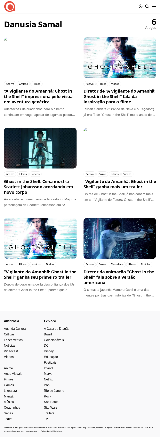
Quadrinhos (12, 407)
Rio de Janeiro (54, 390)
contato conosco (31, 431)
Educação (51, 357)
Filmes (8, 379)
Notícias (9, 345)
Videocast (11, 351)
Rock (47, 396)
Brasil (48, 334)
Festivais (50, 362)
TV (46, 419)
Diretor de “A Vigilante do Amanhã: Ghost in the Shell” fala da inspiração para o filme (120, 96)
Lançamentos (13, 340)
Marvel (48, 373)
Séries (8, 413)
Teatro (8, 419)
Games (9, 385)
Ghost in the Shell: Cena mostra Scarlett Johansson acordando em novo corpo (38, 186)
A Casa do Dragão (56, 328)
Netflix (48, 379)
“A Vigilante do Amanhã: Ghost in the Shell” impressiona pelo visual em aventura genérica (39, 96)
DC (46, 345)
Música (9, 402)
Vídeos (9, 357)
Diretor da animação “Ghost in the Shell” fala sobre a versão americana (119, 277)
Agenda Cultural (15, 328)
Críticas (9, 334)
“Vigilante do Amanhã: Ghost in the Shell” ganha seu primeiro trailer (40, 274)
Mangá (8, 396)
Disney (49, 351)
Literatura (10, 390)
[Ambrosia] (10, 6)
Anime (8, 368)
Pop (47, 385)
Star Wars (50, 407)
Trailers (49, 413)
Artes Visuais (13, 373)
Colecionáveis (54, 340)
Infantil (48, 368)
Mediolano (57, 431)
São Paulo (51, 402)
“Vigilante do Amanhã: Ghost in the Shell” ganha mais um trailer (120, 184)
